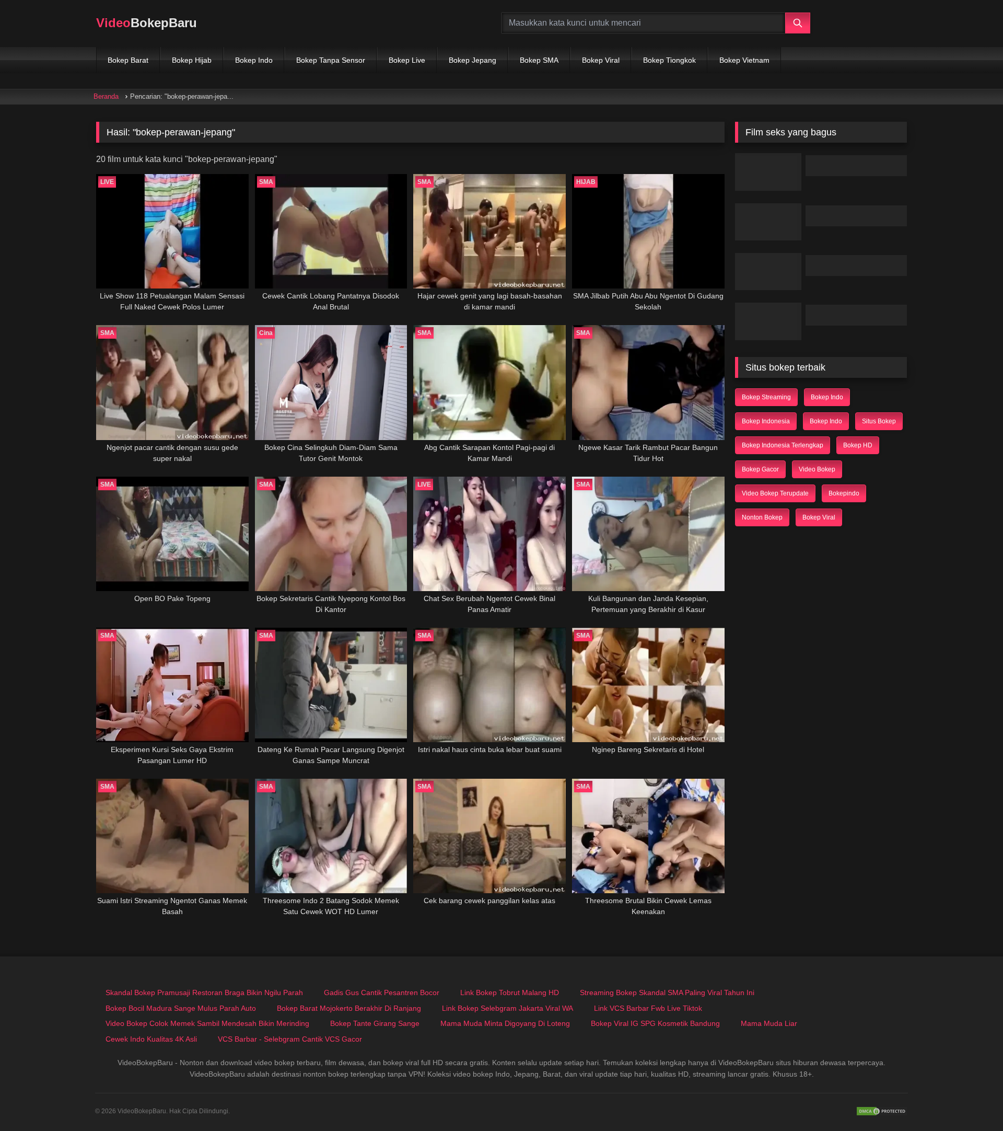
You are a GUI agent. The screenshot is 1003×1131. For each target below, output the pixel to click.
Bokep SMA (539, 60)
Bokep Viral (601, 60)
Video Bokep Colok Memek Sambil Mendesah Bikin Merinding (207, 1023)
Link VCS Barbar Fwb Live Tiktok (648, 1008)
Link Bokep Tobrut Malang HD (509, 992)
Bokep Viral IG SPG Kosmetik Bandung (655, 1023)
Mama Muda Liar (769, 1023)
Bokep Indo (254, 60)
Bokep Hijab (192, 60)
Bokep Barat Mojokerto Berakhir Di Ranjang (349, 1008)
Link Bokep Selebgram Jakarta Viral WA (507, 1008)
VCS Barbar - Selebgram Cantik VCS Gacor (290, 1039)
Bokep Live (407, 60)
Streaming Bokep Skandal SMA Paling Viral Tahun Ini (667, 992)
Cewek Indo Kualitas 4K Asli (151, 1039)
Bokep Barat (128, 60)
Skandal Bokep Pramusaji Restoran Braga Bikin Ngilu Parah (204, 992)
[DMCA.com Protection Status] (882, 1111)
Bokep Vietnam (744, 60)
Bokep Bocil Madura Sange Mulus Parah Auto (181, 1008)
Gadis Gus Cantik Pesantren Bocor (381, 992)
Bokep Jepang (472, 60)
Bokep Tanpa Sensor (330, 60)
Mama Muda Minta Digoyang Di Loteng (505, 1023)
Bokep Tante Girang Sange (374, 1023)
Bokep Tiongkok (669, 60)
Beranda (106, 96)
